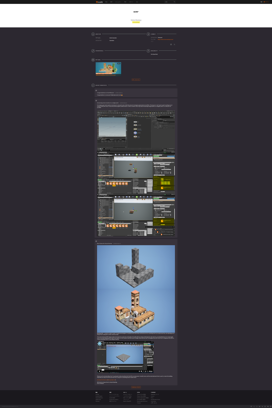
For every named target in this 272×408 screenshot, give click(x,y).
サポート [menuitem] (131, 1)
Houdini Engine (99, 396)
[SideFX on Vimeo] (265, 406)
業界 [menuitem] (111, 1)
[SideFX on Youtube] (268, 406)
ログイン (267, 1)
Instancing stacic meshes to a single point (108, 102)
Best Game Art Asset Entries (104, 243)
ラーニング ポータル (114, 394)
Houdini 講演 (112, 397)
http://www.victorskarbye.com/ (165, 39)
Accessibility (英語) (141, 399)
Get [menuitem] (137, 1)
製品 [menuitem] (106, 1)
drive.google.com (111, 379)
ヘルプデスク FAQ (127, 396)
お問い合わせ (154, 402)
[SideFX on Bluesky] (259, 406)
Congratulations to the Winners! (105, 92)
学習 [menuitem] (125, 1)
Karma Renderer (99, 397)
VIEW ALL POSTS (136, 387)
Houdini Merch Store (155, 399)
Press (152, 397)
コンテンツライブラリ (114, 396)
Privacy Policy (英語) (141, 396)
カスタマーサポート (127, 394)
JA (262, 1)
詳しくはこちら (136, 79)
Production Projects (113, 399)
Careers (152, 396)
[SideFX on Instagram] (256, 406)
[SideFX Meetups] (262, 406)
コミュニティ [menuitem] (118, 1)
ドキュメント (126, 399)
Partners (98, 401)
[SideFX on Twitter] (254, 406)
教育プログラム (112, 401)
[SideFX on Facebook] (251, 406)
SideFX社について (155, 394)
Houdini (97, 394)
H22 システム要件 (127, 397)
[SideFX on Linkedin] (270, 406)
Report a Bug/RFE (127, 401)
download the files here (102, 379)
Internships (153, 401)
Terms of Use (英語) (141, 394)
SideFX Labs (98, 399)
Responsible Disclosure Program (142, 402)
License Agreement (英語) (143, 397)
